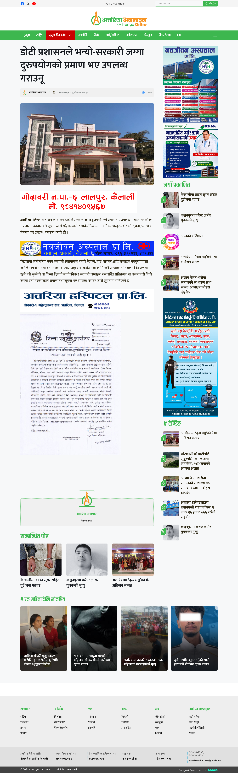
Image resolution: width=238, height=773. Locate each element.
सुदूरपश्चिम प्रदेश (57, 35)
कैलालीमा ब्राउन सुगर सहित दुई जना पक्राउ (40, 583)
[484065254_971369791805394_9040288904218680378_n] (190, 85)
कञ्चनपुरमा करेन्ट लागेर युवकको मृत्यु (82, 583)
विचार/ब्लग (165, 35)
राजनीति (82, 35)
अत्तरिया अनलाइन (37, 92)
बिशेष (96, 35)
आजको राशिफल (192, 236)
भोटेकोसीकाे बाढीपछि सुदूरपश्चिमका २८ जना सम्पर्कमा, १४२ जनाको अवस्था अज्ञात (195, 461)
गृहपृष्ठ (27, 35)
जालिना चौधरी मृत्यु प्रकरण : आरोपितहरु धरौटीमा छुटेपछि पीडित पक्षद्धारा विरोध (41, 660)
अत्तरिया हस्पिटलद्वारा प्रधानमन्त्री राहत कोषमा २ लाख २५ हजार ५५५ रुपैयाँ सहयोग (198, 510)
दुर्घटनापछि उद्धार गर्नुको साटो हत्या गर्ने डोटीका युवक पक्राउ (192, 662)
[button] (215, 35)
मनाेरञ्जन (131, 35)
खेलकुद (148, 35)
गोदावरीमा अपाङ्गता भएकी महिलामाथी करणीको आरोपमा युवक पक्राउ (92, 660)
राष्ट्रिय (39, 35)
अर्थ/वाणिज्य (112, 35)
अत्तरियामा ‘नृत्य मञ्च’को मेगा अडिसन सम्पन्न (132, 583)
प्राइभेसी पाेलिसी (196, 728)
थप (179, 35)
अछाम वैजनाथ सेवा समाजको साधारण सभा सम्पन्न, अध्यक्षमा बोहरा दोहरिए (196, 285)
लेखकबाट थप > (87, 521)
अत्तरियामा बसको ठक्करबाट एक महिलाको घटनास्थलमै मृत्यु (143, 662)
